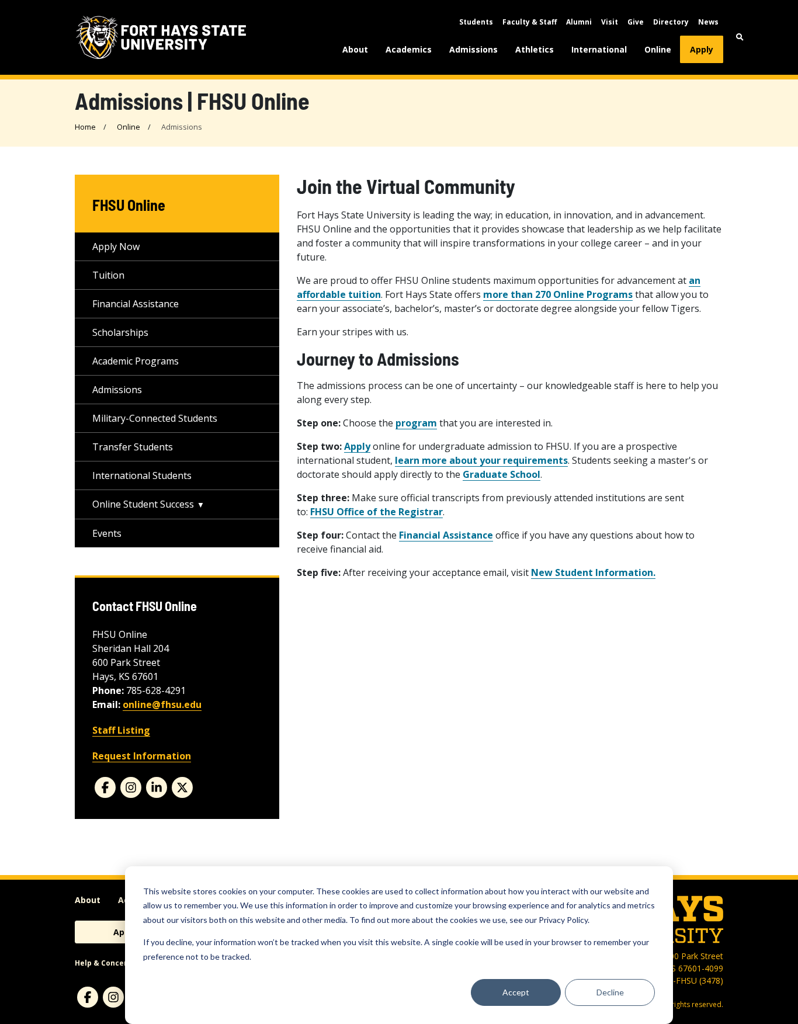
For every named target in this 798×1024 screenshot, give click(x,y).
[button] (740, 37)
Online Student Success (143, 504)
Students (476, 22)
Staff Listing (121, 730)
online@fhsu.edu (162, 704)
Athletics (534, 49)
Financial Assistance (135, 303)
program (416, 422)
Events (107, 533)
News (708, 22)
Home (85, 127)
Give (635, 22)
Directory (671, 22)
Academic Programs (135, 361)
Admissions (473, 49)
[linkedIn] (156, 787)
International (599, 49)
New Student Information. (593, 572)
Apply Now (116, 246)
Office (376, 511)
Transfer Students (132, 446)
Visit (609, 22)
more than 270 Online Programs (558, 294)
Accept (515, 992)
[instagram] (131, 787)
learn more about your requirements (481, 460)
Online (657, 49)
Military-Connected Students (154, 418)
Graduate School (501, 474)
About (355, 49)
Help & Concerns (105, 963)
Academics (409, 49)
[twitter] (182, 787)
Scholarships (120, 332)
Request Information (141, 755)
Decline (610, 992)
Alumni (579, 22)
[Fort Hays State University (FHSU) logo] (161, 37)
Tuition (108, 275)
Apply (701, 49)
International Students (142, 475)
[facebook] (105, 787)
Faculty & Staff (529, 22)
